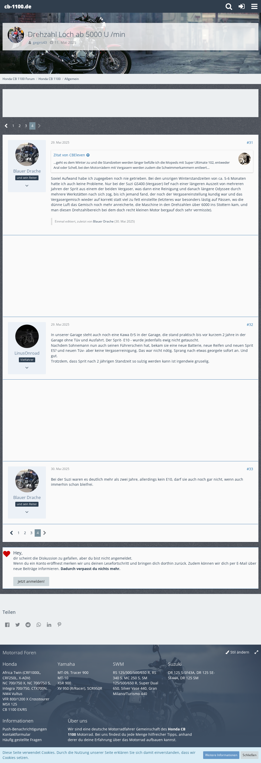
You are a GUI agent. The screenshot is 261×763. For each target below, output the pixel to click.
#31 (250, 142)
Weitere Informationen (221, 755)
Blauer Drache (103, 221)
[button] (254, 6)
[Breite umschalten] (256, 652)
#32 (250, 324)
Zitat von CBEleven (69, 154)
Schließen (249, 755)
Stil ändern (239, 652)
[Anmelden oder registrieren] (242, 6)
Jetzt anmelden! (31, 581)
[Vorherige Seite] (6, 126)
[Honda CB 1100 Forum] (18, 6)
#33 (250, 468)
